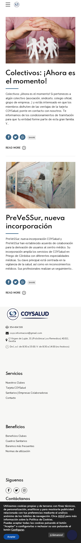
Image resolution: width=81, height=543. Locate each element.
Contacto (11, 398)
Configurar (17, 530)
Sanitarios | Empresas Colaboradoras (27, 393)
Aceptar (11, 536)
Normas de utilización (18, 451)
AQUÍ (61, 516)
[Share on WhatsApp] (22, 137)
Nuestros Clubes (15, 382)
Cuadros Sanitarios (16, 441)
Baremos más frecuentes (20, 446)
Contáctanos (18, 499)
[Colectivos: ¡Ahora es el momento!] (40, 40)
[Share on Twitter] (15, 137)
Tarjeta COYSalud (16, 388)
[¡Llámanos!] (72, 535)
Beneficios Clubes (16, 436)
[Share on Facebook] (8, 137)
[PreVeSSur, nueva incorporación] (40, 185)
